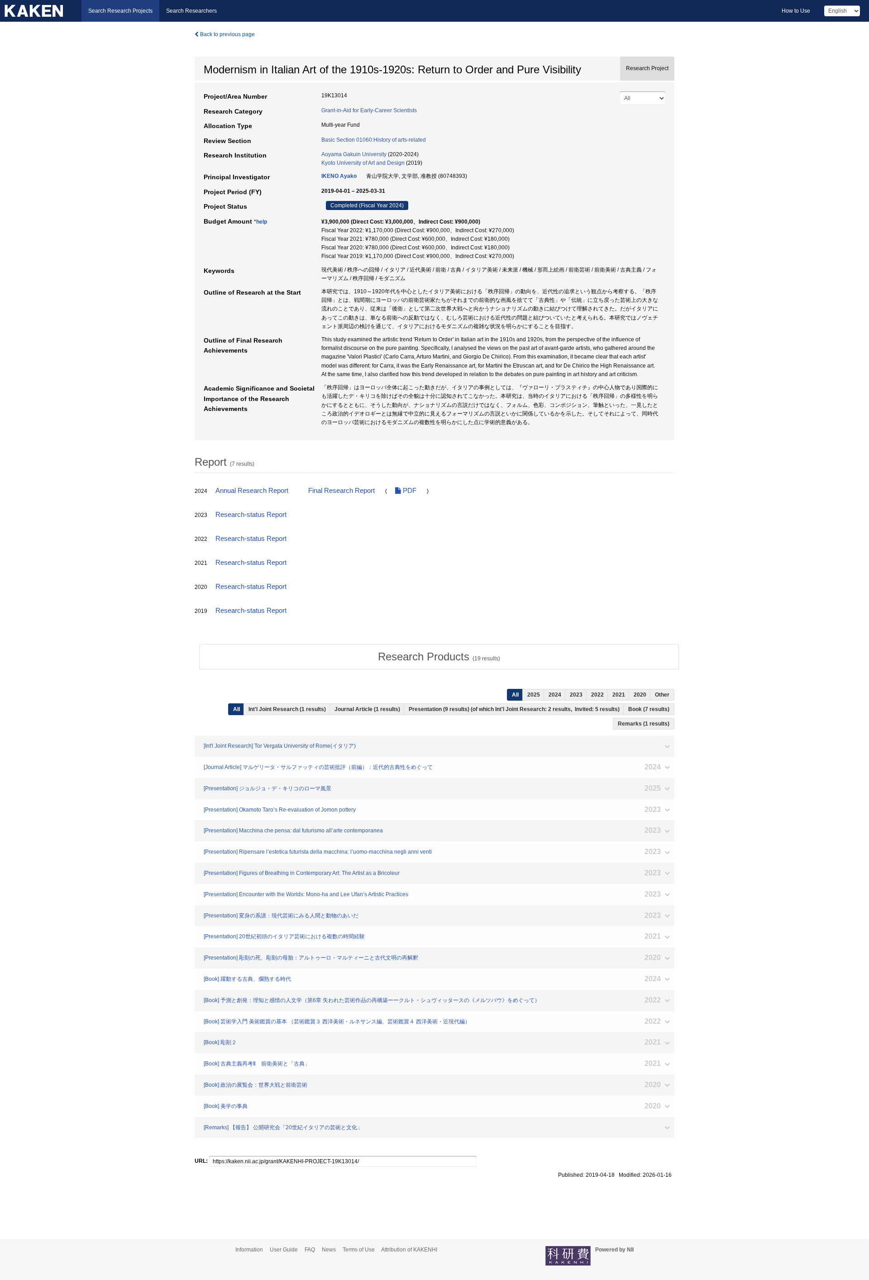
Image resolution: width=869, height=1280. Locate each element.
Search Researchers (191, 11)
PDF (408, 490)
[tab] (439, 656)
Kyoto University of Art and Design (363, 163)
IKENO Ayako (339, 176)
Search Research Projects (120, 11)
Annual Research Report (251, 490)
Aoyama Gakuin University (354, 154)
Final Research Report (341, 490)
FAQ (310, 1250)
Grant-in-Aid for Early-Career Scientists (369, 110)
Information (249, 1250)
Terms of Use (359, 1250)
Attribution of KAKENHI (409, 1250)
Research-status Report (250, 514)
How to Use (796, 11)
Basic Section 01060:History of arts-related (373, 140)
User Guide (284, 1250)
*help (260, 222)
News (329, 1250)
